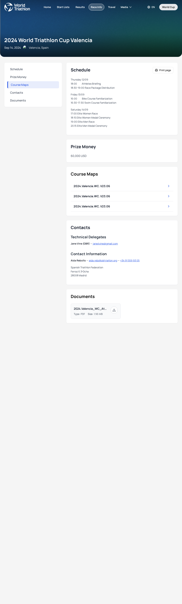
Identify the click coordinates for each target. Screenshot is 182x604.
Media (124, 7)
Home (47, 7)
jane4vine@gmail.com (105, 243)
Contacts (16, 93)
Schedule (16, 69)
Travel (111, 7)
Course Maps (19, 85)
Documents (18, 100)
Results (80, 7)
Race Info (96, 7)
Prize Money (18, 77)
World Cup (168, 7)
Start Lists (63, 7)
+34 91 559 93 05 (130, 260)
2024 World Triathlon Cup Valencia (48, 40)
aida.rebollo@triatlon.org (103, 260)
